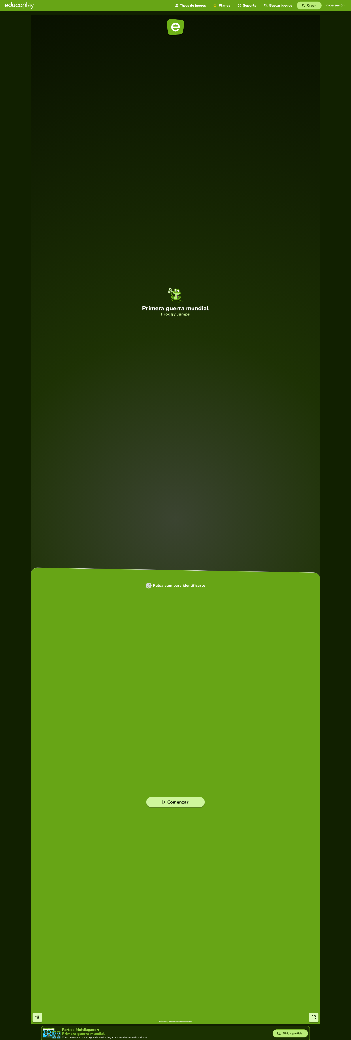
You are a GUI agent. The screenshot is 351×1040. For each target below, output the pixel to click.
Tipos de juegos (193, 5)
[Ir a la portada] (19, 5)
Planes (224, 5)
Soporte (249, 5)
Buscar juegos (280, 5)
